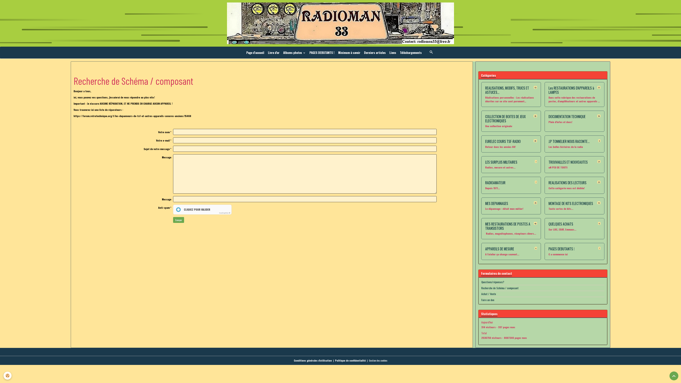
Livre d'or (273, 52)
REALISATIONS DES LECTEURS (567, 183)
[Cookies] (8, 376)
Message (166, 157)
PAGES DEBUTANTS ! (321, 52)
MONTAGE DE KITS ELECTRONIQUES (571, 203)
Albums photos (293, 52)
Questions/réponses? (492, 282)
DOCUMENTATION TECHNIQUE (567, 117)
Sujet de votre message (157, 149)
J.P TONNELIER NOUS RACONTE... (569, 141)
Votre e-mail (163, 140)
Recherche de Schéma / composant (500, 288)
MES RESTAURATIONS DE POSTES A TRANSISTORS (507, 226)
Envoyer (178, 220)
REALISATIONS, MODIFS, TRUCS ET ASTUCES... (507, 90)
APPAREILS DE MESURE (499, 249)
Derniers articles (375, 52)
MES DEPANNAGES (496, 203)
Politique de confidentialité (350, 360)
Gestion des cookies (378, 360)
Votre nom (164, 132)
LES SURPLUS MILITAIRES (501, 162)
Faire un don (487, 300)
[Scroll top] (673, 375)
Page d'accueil (255, 52)
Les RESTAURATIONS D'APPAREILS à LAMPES (571, 90)
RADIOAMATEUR (495, 183)
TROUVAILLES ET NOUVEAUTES (568, 162)
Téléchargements (411, 52)
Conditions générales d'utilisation (313, 360)
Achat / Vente (488, 294)
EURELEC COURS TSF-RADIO (503, 141)
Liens (392, 52)
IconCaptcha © (224, 213)
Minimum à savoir (349, 52)
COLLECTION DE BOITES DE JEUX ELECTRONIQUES (505, 119)
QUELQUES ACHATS (561, 224)
